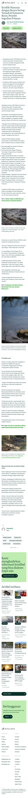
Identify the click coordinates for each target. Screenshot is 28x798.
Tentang (17, 736)
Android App (18, 781)
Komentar (6, 28)
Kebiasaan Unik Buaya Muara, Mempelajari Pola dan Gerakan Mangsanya (12, 286)
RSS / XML (18, 776)
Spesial (4, 744)
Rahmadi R (10, 528)
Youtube (17, 764)
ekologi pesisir (7, 537)
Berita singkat (5, 746)
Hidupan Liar (17, 537)
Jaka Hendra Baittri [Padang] (15, 22)
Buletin (7, 716)
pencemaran (16, 543)
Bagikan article (17, 28)
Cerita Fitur (5, 749)
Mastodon (17, 779)
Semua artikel (7, 694)
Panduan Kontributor (20, 746)
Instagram (17, 761)
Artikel (3, 741)
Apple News (18, 784)
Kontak (17, 739)
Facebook (17, 769)
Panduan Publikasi (20, 749)
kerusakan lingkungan (15, 540)
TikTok (16, 774)
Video (3, 736)
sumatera (15, 23)
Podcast (4, 739)
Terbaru (4, 751)
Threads (17, 771)
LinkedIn (17, 759)
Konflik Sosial (6, 543)
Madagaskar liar (6, 759)
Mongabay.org (5, 764)
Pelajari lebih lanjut (8, 575)
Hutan (4, 540)
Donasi (17, 741)
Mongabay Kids (6, 761)
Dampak (17, 751)
